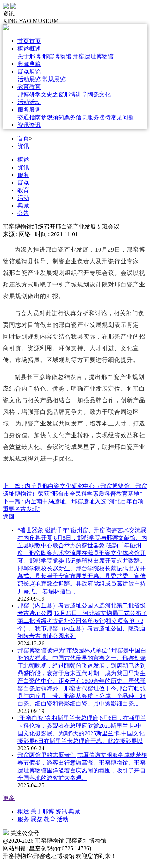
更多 (9, 798)
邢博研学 (29, 94)
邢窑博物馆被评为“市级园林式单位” (63, 650)
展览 (23, 182)
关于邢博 (29, 56)
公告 (23, 213)
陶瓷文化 (99, 94)
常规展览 (54, 79)
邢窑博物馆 (56, 56)
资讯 (23, 146)
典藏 (23, 205)
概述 (23, 160)
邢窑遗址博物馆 (93, 56)
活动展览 (29, 79)
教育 (23, 190)
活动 (23, 198)
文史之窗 (52, 94)
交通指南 (29, 117)
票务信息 (75, 117)
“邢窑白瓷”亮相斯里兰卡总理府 (57, 718)
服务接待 (99, 117)
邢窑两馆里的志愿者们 (46, 755)
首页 (23, 138)
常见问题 (122, 117)
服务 (23, 175)
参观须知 (52, 117)
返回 (9, 517)
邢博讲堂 (75, 94)
